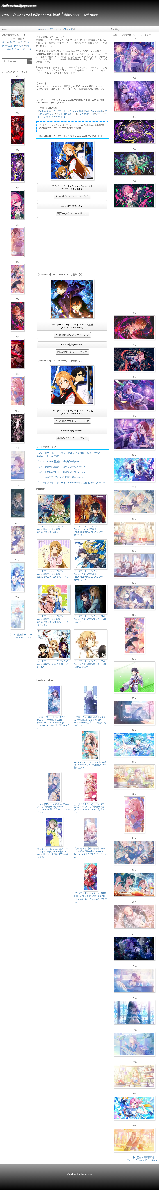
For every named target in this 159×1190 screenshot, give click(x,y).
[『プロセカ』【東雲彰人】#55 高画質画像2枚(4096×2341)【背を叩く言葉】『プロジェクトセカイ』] (134, 327)
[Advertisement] (72, 245)
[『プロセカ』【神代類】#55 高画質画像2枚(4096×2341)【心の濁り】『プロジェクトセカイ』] (134, 776)
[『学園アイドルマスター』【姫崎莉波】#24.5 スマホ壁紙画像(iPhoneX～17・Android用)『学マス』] (17, 242)
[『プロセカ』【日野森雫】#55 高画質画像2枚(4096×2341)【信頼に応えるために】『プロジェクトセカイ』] (134, 853)
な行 (27, 42)
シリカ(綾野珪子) (85, 114)
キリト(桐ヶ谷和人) (65, 114)
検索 (30, 61)
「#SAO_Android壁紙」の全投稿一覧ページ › (59, 461)
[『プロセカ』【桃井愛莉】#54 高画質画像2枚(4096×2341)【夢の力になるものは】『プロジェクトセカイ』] (134, 195)
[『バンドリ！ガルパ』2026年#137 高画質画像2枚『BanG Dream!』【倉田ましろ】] (134, 56)
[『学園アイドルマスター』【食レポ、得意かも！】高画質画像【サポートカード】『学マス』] (134, 885)
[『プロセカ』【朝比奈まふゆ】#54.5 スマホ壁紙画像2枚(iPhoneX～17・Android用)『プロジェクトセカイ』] (17, 465)
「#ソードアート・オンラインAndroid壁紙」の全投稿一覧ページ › (70, 482)
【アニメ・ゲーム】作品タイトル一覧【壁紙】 (36, 14)
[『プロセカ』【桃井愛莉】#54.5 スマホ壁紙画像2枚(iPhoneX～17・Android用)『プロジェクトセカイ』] (17, 204)
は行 (4, 45)
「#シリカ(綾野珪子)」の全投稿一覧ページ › (59, 477)
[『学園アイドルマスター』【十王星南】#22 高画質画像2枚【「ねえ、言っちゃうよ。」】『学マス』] (134, 814)
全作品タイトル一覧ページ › (18, 49)
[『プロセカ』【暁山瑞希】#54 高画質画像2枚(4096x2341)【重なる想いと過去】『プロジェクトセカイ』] (134, 534)
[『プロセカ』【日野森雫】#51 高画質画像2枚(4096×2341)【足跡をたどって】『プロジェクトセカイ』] (134, 713)
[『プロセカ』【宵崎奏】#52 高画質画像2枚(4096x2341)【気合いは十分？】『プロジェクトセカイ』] (134, 470)
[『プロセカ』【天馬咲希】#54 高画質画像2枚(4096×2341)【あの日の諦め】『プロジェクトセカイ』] (134, 1076)
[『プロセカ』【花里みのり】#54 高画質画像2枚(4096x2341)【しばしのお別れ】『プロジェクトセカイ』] (134, 502)
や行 (16, 45)
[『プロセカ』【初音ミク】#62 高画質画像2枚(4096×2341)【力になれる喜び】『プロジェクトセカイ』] (134, 745)
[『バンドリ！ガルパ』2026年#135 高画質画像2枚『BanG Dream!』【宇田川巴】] (134, 434)
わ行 (27, 45)
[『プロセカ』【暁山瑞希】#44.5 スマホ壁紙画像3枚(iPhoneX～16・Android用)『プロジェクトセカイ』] (17, 428)
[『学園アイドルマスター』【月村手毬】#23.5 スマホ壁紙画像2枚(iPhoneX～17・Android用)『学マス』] (17, 279)
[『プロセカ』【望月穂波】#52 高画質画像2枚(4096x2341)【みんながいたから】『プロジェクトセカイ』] (134, 1140)
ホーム (5, 14)
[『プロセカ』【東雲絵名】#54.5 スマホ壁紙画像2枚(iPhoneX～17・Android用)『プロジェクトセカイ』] (17, 167)
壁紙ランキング (72, 14)
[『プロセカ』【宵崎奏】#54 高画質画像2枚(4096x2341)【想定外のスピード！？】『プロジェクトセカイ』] (134, 1044)
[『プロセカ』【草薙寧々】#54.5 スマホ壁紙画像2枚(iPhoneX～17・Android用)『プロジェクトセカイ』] (17, 93)
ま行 (10, 45)
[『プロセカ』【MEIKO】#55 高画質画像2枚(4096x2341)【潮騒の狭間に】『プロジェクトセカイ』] (134, 359)
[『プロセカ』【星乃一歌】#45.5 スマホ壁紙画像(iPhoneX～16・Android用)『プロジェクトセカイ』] (17, 577)
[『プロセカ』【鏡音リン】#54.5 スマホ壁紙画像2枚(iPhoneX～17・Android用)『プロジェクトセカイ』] (17, 502)
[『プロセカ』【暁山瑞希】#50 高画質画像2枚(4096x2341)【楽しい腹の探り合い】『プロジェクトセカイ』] (134, 565)
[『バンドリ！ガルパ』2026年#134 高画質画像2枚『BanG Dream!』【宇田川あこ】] (134, 395)
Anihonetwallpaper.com (19, 5)
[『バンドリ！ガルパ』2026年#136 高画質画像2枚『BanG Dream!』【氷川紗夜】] (134, 95)
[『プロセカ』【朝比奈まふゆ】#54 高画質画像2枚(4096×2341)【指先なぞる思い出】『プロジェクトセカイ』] (134, 980)
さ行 (16, 42)
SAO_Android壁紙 (94, 111)
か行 (10, 42)
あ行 (4, 42)
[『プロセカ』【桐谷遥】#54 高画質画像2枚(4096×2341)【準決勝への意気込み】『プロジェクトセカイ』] (134, 597)
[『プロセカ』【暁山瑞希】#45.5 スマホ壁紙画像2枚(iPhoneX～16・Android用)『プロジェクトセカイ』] (17, 614)
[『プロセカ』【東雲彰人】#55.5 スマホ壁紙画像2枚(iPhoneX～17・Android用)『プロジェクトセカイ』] (17, 316)
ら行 (21, 45)
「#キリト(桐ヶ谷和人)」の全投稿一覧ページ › (60, 472)
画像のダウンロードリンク (74, 196)
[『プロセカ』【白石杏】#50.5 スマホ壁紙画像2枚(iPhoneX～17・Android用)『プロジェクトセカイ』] (17, 130)
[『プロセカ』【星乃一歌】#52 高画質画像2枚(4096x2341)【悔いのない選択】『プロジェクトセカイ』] (134, 1012)
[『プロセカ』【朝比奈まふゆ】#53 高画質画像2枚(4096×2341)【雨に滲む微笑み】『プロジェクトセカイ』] (134, 948)
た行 (21, 42)
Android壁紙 (45, 111)
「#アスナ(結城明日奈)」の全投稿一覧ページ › (60, 466)
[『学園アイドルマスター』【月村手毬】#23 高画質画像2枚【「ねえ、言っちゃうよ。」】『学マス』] (134, 635)
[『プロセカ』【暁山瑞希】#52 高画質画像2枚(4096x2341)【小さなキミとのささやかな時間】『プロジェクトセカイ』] (134, 916)
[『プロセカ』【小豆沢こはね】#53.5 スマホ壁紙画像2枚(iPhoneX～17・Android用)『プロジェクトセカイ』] (17, 353)
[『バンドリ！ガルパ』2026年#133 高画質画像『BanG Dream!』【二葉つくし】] (134, 677)
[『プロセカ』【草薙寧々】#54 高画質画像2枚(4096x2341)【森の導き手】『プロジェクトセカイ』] (134, 163)
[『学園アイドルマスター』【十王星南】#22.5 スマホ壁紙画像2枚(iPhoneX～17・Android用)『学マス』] (17, 391)
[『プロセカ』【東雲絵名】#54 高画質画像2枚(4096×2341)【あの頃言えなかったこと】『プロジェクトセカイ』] (134, 131)
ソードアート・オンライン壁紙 (68, 111)
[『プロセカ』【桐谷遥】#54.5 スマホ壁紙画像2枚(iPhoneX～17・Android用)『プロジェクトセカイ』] (17, 540)
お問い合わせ (91, 14)
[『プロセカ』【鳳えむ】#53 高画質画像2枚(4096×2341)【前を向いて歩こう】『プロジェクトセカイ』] (134, 1108)
